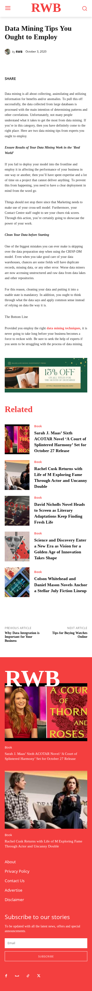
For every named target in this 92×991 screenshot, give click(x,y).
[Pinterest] (82, 78)
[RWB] (8, 52)
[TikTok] (28, 976)
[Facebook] (61, 78)
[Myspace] (17, 976)
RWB (19, 51)
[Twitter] (71, 78)
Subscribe (46, 956)
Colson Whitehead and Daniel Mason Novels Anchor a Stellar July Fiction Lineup (60, 584)
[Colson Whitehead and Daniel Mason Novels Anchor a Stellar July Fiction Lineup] (17, 582)
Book (38, 426)
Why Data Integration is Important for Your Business (22, 637)
